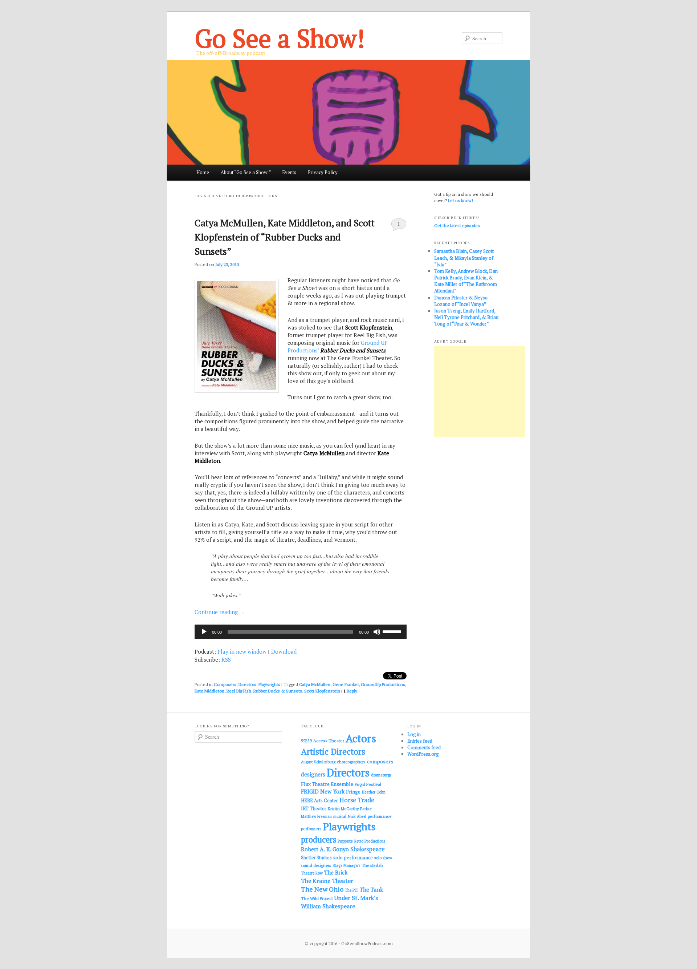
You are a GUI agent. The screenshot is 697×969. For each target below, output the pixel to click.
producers (318, 839)
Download (284, 651)
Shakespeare (367, 849)
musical (339, 816)
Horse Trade (356, 800)
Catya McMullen (314, 684)
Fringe (353, 791)
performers (311, 828)
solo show (383, 857)
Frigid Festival (368, 784)
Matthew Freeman (316, 816)
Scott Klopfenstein (322, 691)
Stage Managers (346, 865)
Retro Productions (369, 841)
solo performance (353, 857)
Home (202, 172)
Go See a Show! (280, 38)
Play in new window (241, 651)
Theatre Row (312, 873)
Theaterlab (372, 865)
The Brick (335, 872)
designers (313, 774)
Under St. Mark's (356, 898)
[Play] (204, 631)
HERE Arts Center (319, 801)
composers (380, 761)
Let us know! (460, 200)
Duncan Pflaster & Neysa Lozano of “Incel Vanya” (461, 300)
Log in (414, 734)
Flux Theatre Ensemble (327, 784)
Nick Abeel (357, 816)
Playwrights (269, 684)
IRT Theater (313, 809)
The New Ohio (322, 889)
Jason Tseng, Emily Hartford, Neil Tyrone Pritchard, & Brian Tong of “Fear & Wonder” (466, 317)
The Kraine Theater (327, 881)
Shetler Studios (316, 858)
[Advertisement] (479, 391)
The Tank (371, 889)
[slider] (393, 631)
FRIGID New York (323, 791)
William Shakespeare (328, 906)
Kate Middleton (209, 691)
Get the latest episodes (457, 225)
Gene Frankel (346, 684)
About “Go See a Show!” (246, 172)
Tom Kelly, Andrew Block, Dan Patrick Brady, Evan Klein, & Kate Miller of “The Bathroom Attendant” (466, 281)
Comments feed (424, 747)
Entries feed (419, 741)
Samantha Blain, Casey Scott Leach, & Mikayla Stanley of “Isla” (464, 257)
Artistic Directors (333, 751)
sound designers (316, 865)
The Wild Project (317, 898)
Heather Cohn (374, 792)
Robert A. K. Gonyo (325, 849)
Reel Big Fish (239, 691)
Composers (225, 684)
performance (380, 816)
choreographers (351, 761)
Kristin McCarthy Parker (350, 808)
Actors (361, 738)
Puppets (345, 841)
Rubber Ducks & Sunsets (277, 691)
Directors (247, 684)
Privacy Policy (323, 172)
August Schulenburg (318, 761)
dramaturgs (381, 775)
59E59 (306, 740)
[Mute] (376, 631)
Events (289, 172)
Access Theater (328, 740)
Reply (350, 691)
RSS (226, 659)
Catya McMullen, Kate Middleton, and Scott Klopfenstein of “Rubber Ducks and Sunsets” (285, 237)
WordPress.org (423, 754)
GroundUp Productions (383, 684)
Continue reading (220, 611)
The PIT (351, 890)
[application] (301, 632)
